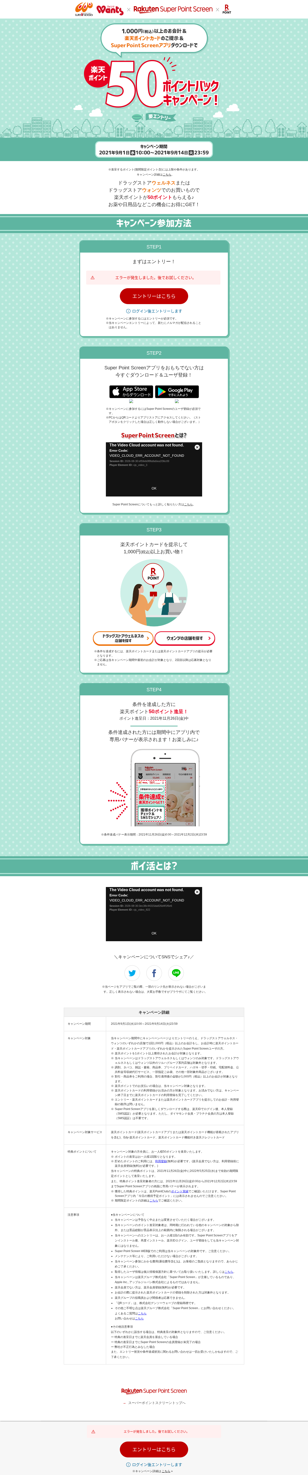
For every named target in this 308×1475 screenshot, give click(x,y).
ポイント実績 (179, 1191)
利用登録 (161, 1161)
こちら (167, 174)
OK (154, 488)
